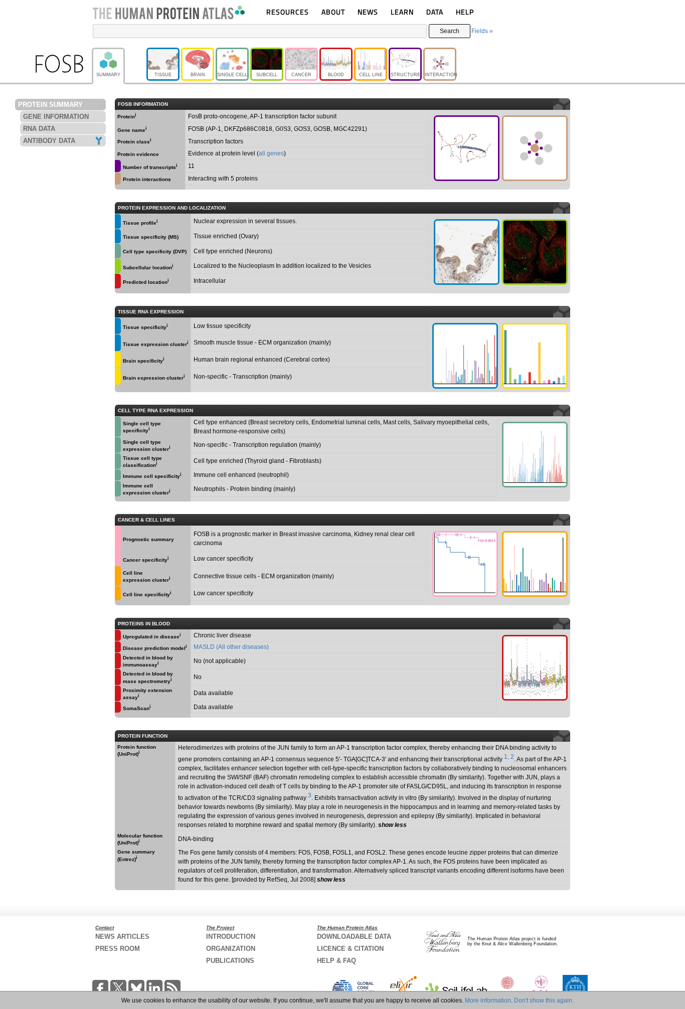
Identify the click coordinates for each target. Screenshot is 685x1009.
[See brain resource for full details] (118, 360)
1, (506, 756)
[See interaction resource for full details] (535, 148)
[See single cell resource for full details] (118, 251)
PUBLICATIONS (230, 960)
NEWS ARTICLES (122, 936)
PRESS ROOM (117, 948)
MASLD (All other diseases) (231, 646)
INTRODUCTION (230, 936)
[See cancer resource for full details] (118, 538)
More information (488, 1000)
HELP (465, 12)
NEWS (368, 12)
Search (449, 31)
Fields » (482, 31)
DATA (434, 12)
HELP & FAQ (336, 960)
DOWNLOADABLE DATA (354, 936)
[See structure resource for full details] (466, 148)
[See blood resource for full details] (118, 281)
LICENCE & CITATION (350, 948)
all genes (271, 153)
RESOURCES (287, 12)
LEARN (402, 12)
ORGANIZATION (230, 948)
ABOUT (333, 12)
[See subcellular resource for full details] (535, 252)
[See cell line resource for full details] (118, 576)
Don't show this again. (544, 1000)
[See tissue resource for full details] (118, 221)
